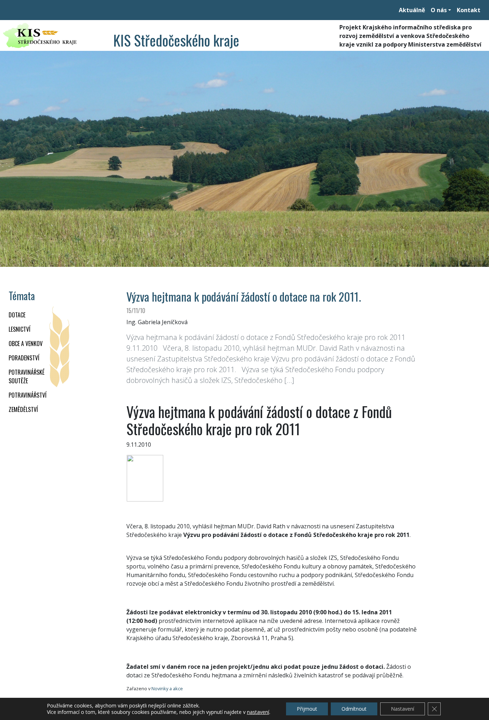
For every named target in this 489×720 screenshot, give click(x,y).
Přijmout (307, 708)
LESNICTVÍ (19, 329)
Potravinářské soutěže (26, 376)
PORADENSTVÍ (24, 358)
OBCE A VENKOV (26, 343)
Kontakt (468, 10)
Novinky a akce (167, 688)
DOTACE (17, 315)
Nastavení (402, 708)
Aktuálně (412, 10)
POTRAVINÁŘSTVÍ (28, 395)
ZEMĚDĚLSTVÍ (23, 409)
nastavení (258, 712)
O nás (439, 10)
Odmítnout (354, 708)
